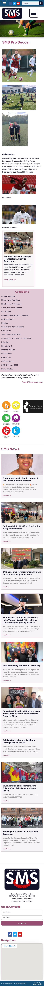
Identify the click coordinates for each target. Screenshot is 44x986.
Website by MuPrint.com (37, 983)
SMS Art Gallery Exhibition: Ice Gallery (21, 665)
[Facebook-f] (10, 3)
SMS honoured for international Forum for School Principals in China (22, 573)
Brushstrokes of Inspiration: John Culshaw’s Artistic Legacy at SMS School (19, 788)
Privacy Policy (7, 369)
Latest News (6, 353)
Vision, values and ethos (11, 308)
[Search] (41, 3)
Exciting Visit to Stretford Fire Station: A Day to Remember (22, 527)
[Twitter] (14, 3)
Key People (6, 311)
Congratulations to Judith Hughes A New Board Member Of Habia (20, 479)
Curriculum (6, 331)
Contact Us (6, 357)
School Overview (8, 296)
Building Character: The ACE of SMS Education (20, 832)
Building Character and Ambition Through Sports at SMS (19, 741)
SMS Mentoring (7, 361)
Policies (4, 323)
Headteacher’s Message (11, 304)
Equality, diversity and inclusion (14, 315)
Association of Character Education (16, 338)
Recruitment (6, 346)
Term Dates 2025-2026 (11, 334)
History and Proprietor (10, 300)
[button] (4, 3)
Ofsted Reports (7, 319)
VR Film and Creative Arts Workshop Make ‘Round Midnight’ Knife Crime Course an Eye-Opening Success (20, 620)
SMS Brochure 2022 (9, 365)
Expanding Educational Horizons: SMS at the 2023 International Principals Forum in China (21, 713)
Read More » (7, 495)
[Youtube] (18, 3)
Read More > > (10, 280)
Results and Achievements (12, 327)
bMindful (5, 342)
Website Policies (8, 350)
